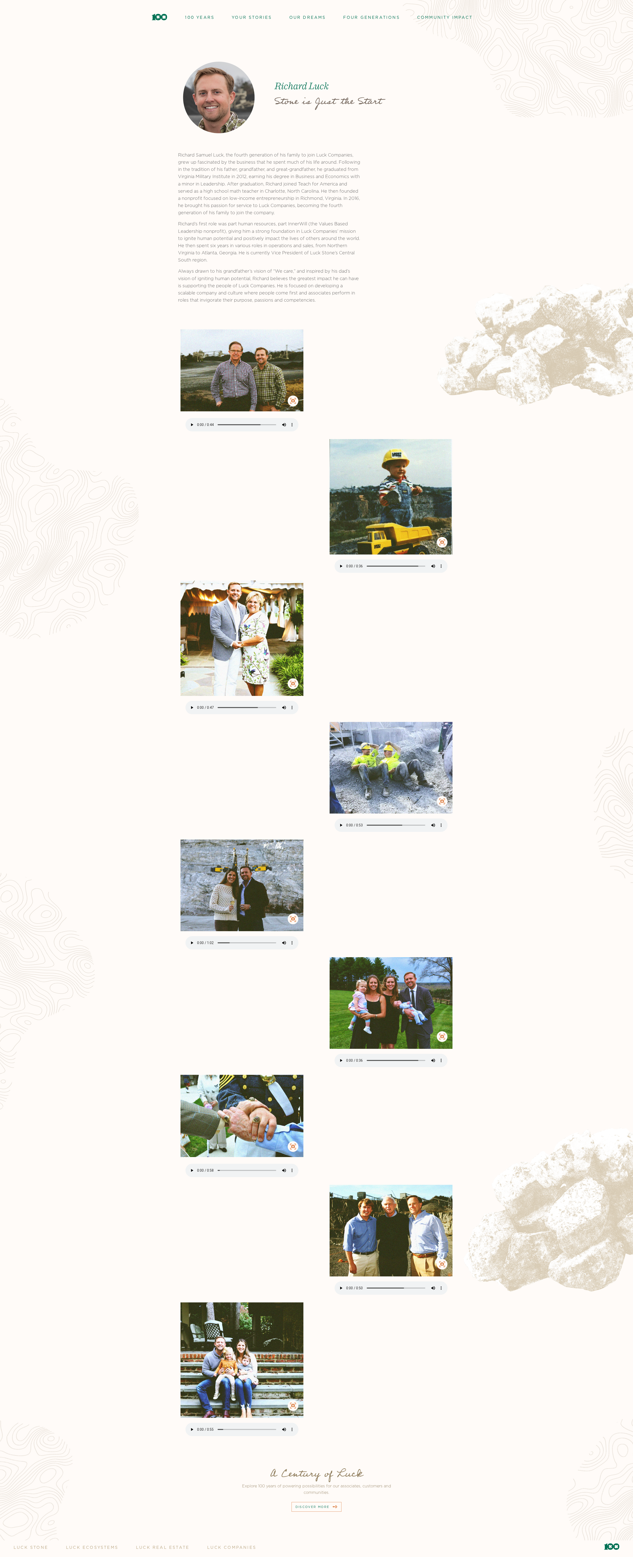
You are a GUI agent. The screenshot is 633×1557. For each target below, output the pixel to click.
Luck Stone (31, 1547)
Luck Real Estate (162, 1547)
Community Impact (445, 17)
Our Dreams (307, 17)
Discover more (312, 1506)
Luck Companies (231, 1547)
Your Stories (252, 17)
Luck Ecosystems (92, 1547)
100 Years (199, 17)
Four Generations (371, 17)
